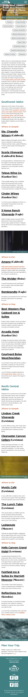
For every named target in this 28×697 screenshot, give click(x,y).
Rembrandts (9, 291)
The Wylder (8, 278)
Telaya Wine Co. (11, 172)
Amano (6, 261)
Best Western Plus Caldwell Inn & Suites (13, 312)
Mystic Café (8, 487)
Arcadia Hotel (10, 331)
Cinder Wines (10, 193)
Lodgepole (8, 524)
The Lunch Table (12, 504)
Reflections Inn (11, 593)
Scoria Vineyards (12, 152)
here (14, 653)
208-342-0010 (14, 662)
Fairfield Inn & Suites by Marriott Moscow (12, 576)
